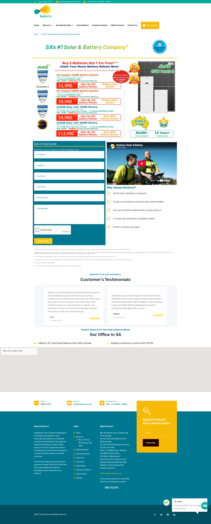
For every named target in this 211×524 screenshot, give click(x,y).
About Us (47, 25)
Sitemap (79, 478)
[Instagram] (167, 514)
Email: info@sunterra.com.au (111, 473)
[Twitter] (161, 514)
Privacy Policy (81, 474)
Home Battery (83, 25)
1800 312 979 (47, 1)
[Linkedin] (174, 514)
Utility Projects (117, 25)
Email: (62, 1)
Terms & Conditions (83, 470)
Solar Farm (80, 458)
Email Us (76, 401)
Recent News (81, 466)
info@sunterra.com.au (72, 1)
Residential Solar (63, 25)
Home (36, 25)
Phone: (40, 1)
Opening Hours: (111, 401)
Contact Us (132, 25)
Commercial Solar (99, 25)
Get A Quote (152, 25)
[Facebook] (155, 514)
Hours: (89, 1)
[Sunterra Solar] (42, 11)
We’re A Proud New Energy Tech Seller (85, 443)
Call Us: (43, 401)
